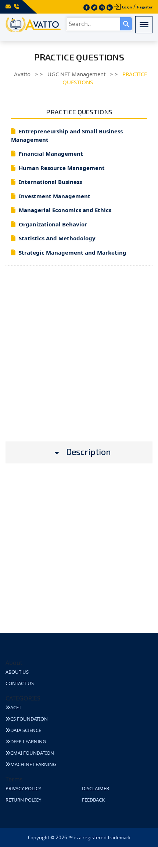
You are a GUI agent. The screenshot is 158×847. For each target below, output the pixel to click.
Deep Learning (28, 741)
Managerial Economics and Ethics (65, 210)
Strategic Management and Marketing (72, 252)
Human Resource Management (62, 167)
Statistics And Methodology (57, 238)
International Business (50, 181)
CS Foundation (29, 718)
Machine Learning (33, 764)
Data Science (25, 730)
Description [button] (88, 452)
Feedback (93, 799)
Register (144, 7)
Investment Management (54, 196)
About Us (17, 672)
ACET (15, 707)
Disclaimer (95, 788)
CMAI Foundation (32, 753)
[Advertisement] (79, 362)
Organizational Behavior (53, 224)
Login (127, 7)
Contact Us (20, 683)
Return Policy (23, 799)
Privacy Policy (23, 788)
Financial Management (51, 153)
